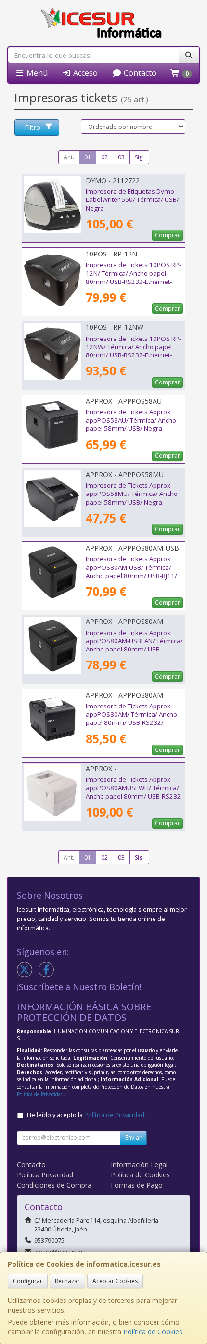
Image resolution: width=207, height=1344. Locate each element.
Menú (36, 73)
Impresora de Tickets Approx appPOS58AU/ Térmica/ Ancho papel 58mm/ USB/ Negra (131, 420)
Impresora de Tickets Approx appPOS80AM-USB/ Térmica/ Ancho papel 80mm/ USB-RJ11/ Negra (131, 571)
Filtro (32, 127)
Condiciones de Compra (54, 1184)
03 (121, 157)
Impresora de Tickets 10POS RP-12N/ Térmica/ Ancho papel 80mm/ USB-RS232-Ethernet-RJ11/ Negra (133, 277)
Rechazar (67, 1281)
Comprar (167, 235)
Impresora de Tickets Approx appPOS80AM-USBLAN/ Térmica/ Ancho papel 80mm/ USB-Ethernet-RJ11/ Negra (134, 645)
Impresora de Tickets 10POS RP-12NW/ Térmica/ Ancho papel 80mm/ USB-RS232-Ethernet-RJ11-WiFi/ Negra (133, 351)
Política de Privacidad (40, 1094)
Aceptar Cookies (115, 1281)
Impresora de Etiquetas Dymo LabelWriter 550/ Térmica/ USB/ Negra (132, 199)
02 (104, 157)
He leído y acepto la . (86, 1115)
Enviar (133, 1137)
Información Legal (139, 1164)
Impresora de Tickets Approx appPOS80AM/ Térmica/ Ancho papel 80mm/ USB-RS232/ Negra (131, 719)
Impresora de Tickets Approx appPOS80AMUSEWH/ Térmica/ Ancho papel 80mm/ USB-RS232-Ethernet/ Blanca (134, 792)
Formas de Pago (137, 1184)
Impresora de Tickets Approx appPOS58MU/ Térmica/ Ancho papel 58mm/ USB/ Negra (132, 494)
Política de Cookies (152, 1331)
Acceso (84, 73)
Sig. (139, 157)
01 (87, 157)
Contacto (139, 73)
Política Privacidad (45, 1174)
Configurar (27, 1281)
